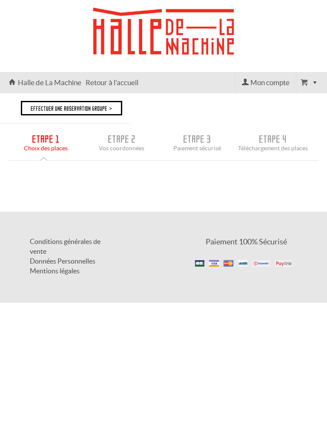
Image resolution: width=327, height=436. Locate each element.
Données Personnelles (62, 261)
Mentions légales (55, 271)
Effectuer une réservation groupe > (71, 108)
